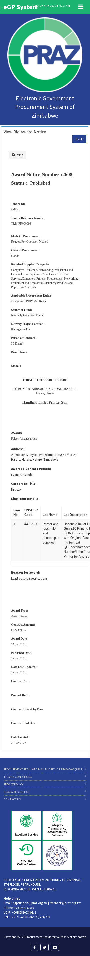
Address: (18, 449)
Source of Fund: (21, 310)
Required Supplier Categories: (30, 264)
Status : (19, 183)
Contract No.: (20, 681)
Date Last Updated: (24, 667)
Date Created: (20, 737)
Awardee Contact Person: (31, 469)
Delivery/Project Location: (27, 324)
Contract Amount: (23, 624)
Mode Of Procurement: (26, 236)
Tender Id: (18, 204)
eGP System (21, 7)
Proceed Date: (20, 695)
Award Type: (19, 610)
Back (79, 139)
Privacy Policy (13, 784)
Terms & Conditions (18, 777)
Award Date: (19, 638)
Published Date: (21, 653)
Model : (16, 366)
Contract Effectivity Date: (27, 709)
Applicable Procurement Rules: (31, 295)
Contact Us (12, 799)
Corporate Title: (24, 484)
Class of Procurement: (25, 250)
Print (19, 155)
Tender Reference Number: (28, 218)
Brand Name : (20, 352)
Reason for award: (25, 572)
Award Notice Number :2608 (41, 174)
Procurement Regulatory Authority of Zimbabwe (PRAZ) (44, 769)
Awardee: (17, 433)
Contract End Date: (24, 723)
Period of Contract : (24, 338)
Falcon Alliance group (24, 438)
